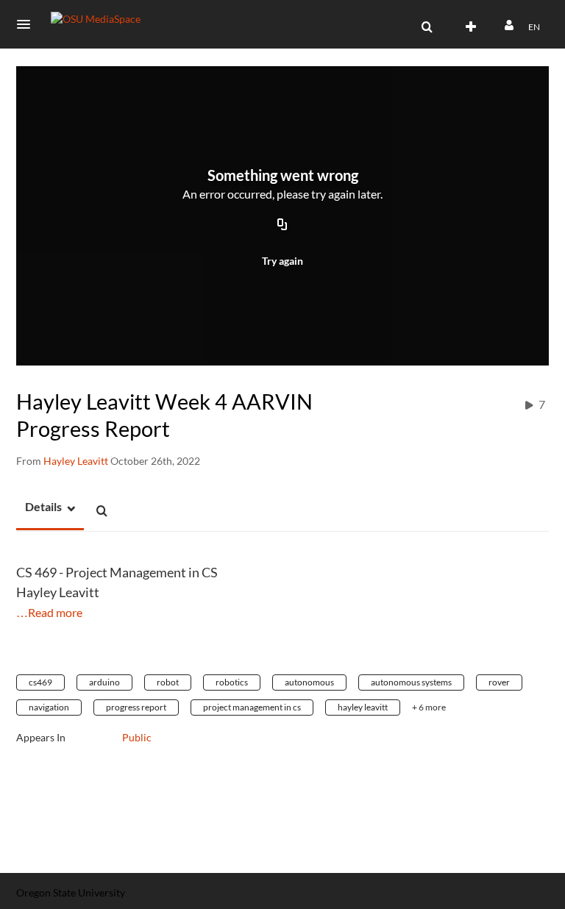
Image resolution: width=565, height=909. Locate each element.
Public (137, 737)
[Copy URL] (282, 226)
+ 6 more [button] (429, 707)
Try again (282, 260)
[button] (28, 24)
